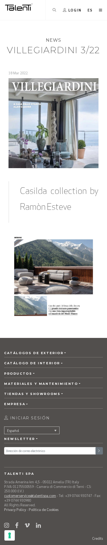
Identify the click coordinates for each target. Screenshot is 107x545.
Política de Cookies (43, 509)
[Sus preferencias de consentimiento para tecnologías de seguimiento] (9, 535)
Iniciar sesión (29, 418)
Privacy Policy (15, 509)
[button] (90, 10)
